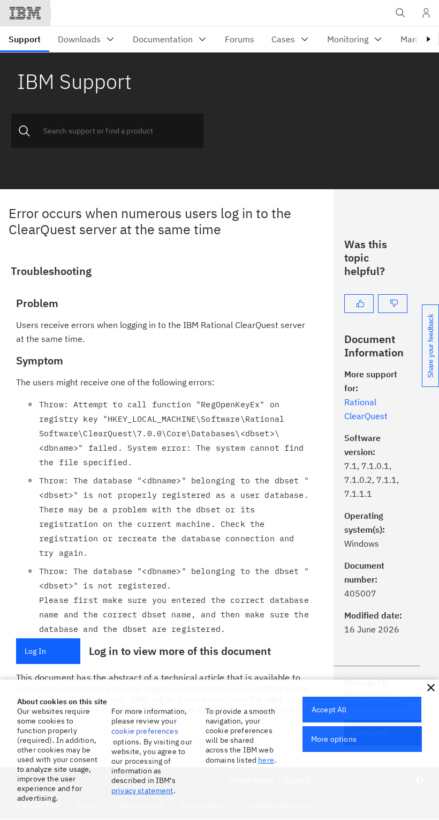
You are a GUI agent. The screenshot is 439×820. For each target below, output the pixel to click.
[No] (392, 303)
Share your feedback (431, 346)
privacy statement (142, 790)
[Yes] (359, 303)
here (266, 760)
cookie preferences (144, 731)
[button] (431, 687)
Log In (35, 651)
